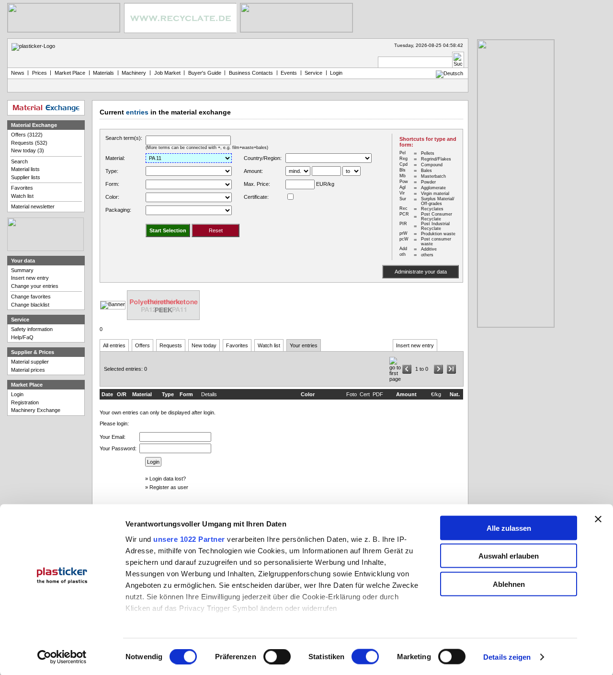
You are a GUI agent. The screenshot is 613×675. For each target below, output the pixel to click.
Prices (39, 73)
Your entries (304, 345)
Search (19, 161)
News (17, 73)
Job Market (167, 73)
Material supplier (30, 362)
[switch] (277, 656)
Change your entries (34, 286)
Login (17, 394)
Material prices (28, 370)
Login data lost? (167, 478)
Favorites (237, 345)
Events (289, 73)
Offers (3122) (27, 134)
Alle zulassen (509, 528)
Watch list (269, 345)
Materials (103, 73)
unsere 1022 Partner (189, 539)
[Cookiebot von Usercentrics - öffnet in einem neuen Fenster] (62, 657)
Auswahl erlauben (508, 556)
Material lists (25, 169)
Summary (22, 270)
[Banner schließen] (598, 518)
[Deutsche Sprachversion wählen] (449, 73)
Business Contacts (251, 73)
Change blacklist (30, 305)
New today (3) (27, 150)
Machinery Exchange (35, 410)
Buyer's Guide (204, 73)
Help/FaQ (22, 337)
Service (313, 73)
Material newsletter (33, 206)
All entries (114, 345)
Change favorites (31, 296)
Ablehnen (509, 584)
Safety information (32, 329)
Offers (142, 345)
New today (204, 345)
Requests (170, 345)
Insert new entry (415, 345)
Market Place (70, 73)
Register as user (168, 487)
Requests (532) (29, 143)
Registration (25, 402)
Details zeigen (507, 657)
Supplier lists (25, 177)
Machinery (134, 73)
